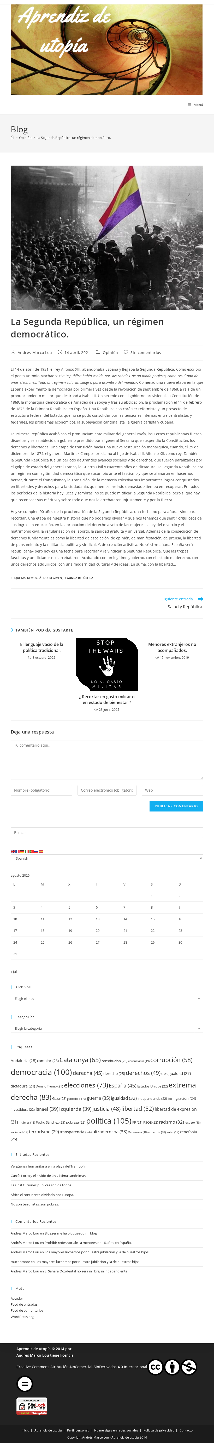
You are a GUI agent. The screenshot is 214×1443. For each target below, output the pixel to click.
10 (15, 919)
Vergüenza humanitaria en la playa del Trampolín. (49, 1166)
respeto (192, 1122)
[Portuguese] (31, 851)
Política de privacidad (159, 1430)
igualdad (124, 1098)
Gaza (59, 1098)
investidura (23, 1109)
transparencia (76, 1131)
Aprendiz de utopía (33, 1348)
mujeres (27, 1122)
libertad (137, 1108)
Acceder (17, 1298)
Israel (46, 1109)
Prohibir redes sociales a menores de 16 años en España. (88, 1242)
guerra (98, 1098)
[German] (22, 851)
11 (42, 919)
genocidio (76, 1099)
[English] (13, 851)
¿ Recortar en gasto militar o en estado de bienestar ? (107, 699)
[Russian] (36, 851)
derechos (143, 1072)
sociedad (19, 1132)
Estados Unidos (152, 1086)
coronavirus (139, 1061)
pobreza (75, 1122)
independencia (152, 1098)
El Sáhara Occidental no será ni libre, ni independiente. (86, 1271)
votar (173, 1132)
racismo (171, 1122)
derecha (88, 1072)
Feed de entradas (24, 1304)
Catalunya (80, 1059)
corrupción (171, 1060)
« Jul (14, 971)
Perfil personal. (78, 1430)
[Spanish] (41, 851)
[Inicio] (12, 137)
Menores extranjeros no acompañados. (172, 647)
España (122, 1085)
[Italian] (27, 851)
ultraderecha (109, 1132)
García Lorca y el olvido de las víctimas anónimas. (48, 1175)
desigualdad (176, 1073)
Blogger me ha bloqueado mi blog (71, 1233)
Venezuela (137, 1132)
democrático (37, 578)
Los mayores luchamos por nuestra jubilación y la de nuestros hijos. (97, 1252)
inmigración (182, 1098)
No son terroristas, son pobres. (35, 1204)
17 (15, 930)
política (109, 1120)
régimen (55, 578)
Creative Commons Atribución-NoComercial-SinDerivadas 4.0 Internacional (81, 1366)
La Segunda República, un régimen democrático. (74, 137)
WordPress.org (22, 1316)
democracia (41, 1072)
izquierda (75, 1109)
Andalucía (23, 1060)
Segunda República (115, 511)
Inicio (25, 1430)
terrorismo (44, 1132)
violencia (157, 1132)
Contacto (186, 1430)
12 (70, 919)
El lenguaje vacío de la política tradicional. (41, 647)
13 (97, 919)
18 (42, 930)
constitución (114, 1060)
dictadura (23, 1086)
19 (70, 930)
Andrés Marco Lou (35, 352)
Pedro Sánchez (50, 1122)
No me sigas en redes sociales (116, 1430)
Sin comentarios (145, 352)
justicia (106, 1108)
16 (180, 919)
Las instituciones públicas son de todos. (41, 1185)
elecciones (86, 1084)
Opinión (110, 352)
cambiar (48, 1060)
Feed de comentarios (27, 1310)
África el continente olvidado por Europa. (42, 1194)
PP (137, 1122)
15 (152, 919)
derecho (114, 1073)
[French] (17, 851)
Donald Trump (49, 1086)
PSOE (150, 1122)
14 (125, 919)
